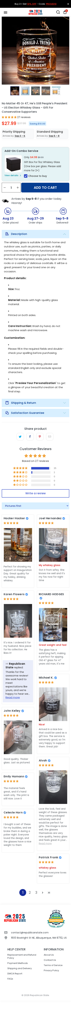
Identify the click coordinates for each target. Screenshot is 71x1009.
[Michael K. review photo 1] (53, 704)
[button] (9, 117)
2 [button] (30, 892)
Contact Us (50, 960)
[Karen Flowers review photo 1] (18, 621)
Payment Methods (17, 963)
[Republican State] (35, 12)
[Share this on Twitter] (20, 437)
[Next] (66, 51)
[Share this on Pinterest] (40, 437)
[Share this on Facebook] (30, 437)
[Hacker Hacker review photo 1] (18, 545)
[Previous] (4, 51)
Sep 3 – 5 (20, 135)
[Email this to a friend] (49, 437)
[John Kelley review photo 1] (18, 737)
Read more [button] (13, 697)
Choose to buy (37, 176)
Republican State (39, 995)
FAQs (10, 978)
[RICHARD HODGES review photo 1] (53, 625)
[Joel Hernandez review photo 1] (53, 545)
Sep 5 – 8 (54, 135)
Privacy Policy (51, 970)
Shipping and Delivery (19, 968)
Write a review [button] (35, 493)
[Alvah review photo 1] (53, 787)
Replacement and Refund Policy (21, 956)
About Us (49, 954)
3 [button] (36, 892)
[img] (11, 523)
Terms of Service (53, 965)
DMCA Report (14, 973)
